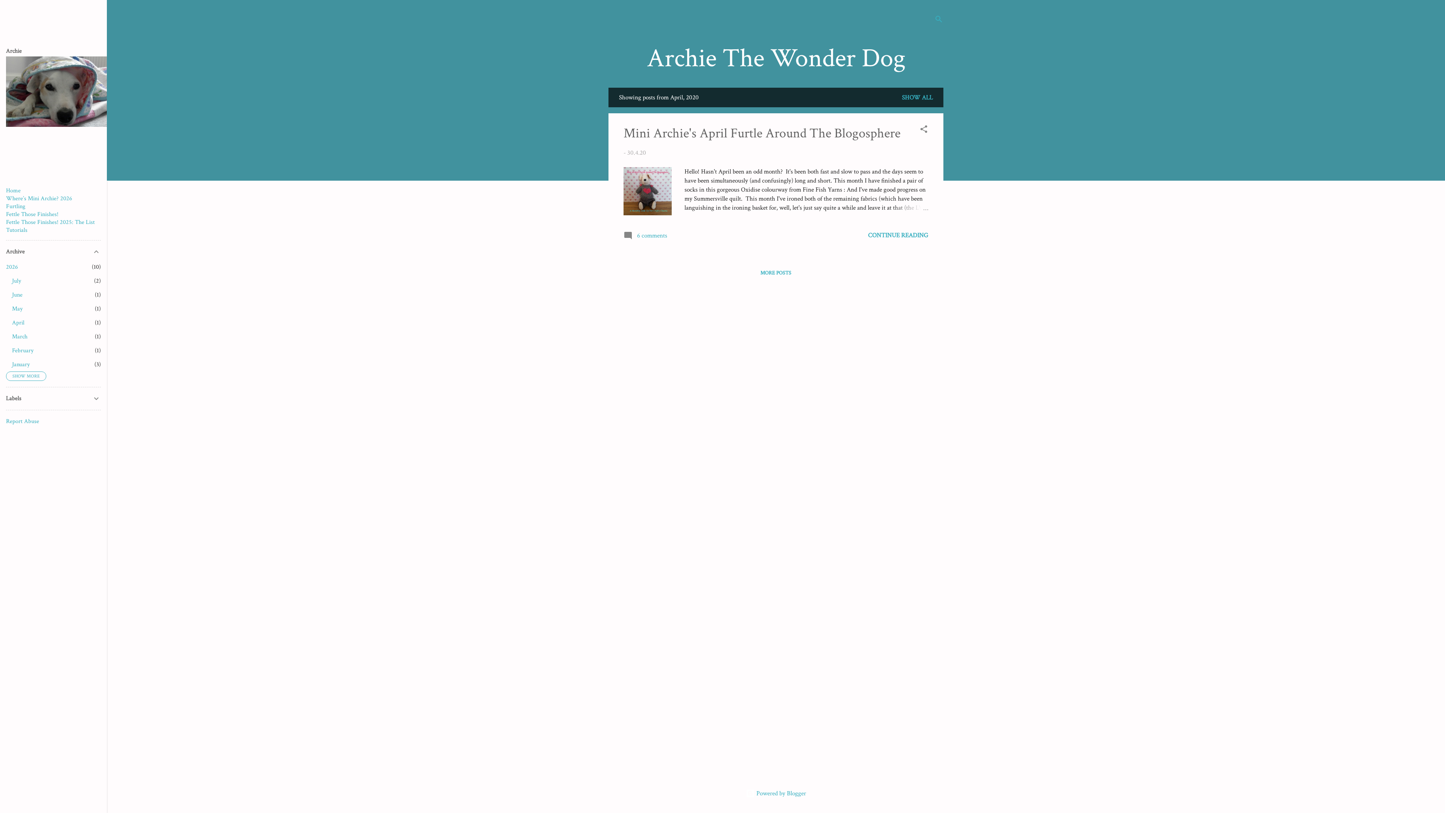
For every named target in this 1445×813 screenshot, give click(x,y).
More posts (776, 272)
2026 (12, 267)
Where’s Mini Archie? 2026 (39, 198)
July (16, 281)
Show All (917, 97)
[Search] (938, 20)
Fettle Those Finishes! (32, 214)
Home (13, 191)
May (17, 309)
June (17, 295)
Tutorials (16, 230)
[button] (923, 130)
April (18, 323)
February (22, 351)
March (19, 337)
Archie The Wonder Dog (776, 58)
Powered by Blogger (780, 793)
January (21, 364)
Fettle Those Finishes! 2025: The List (50, 222)
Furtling (15, 206)
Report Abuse (22, 421)
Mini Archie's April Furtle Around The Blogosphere (762, 133)
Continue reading (898, 235)
